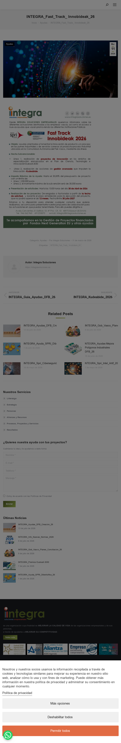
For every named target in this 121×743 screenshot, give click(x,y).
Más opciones (60, 703)
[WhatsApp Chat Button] (8, 735)
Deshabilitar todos (60, 717)
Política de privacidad (17, 693)
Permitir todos (60, 731)
